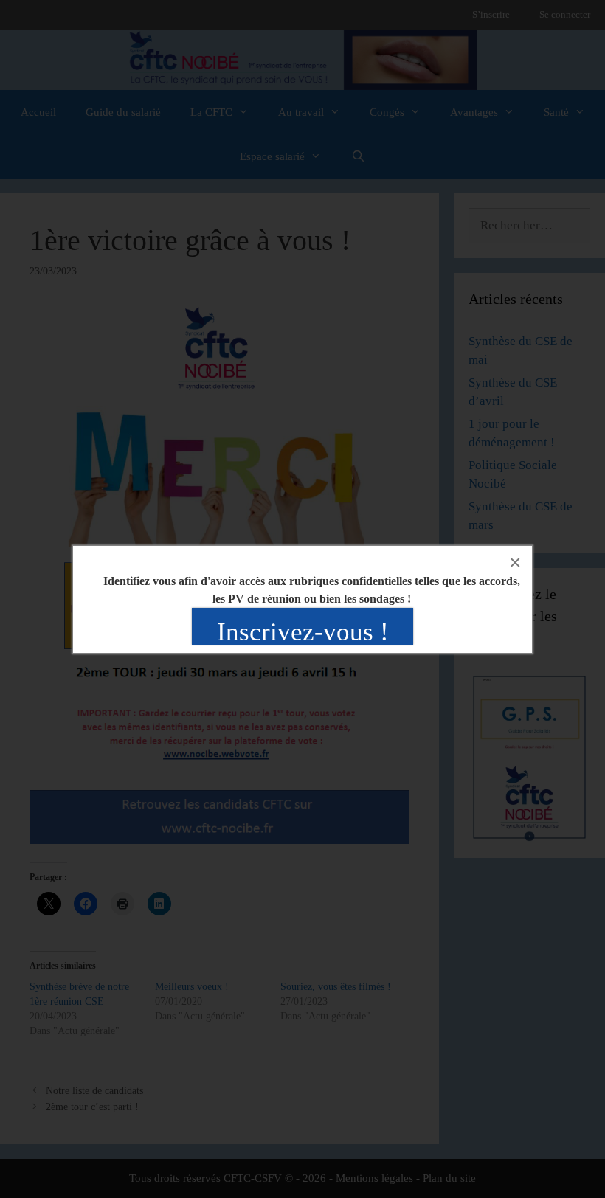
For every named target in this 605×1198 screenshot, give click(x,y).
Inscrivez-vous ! (303, 631)
